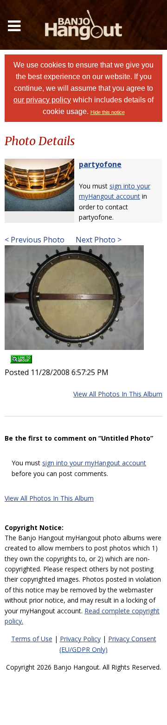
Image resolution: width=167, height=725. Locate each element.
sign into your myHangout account (94, 462)
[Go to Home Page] (83, 25)
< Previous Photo (34, 240)
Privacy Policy (80, 638)
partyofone (100, 164)
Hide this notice (107, 112)
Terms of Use (31, 638)
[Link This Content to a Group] (21, 356)
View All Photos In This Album (117, 393)
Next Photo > (98, 240)
